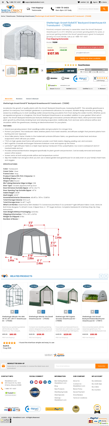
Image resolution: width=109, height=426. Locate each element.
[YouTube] (36, 382)
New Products (59, 389)
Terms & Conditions (80, 398)
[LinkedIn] (49, 382)
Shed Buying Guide (60, 392)
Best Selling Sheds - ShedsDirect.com (61, 382)
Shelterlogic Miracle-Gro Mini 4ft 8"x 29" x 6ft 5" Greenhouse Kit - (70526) (14, 319)
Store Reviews (78, 395)
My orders (95, 387)
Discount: (63, 48)
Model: (49, 42)
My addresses (97, 381)
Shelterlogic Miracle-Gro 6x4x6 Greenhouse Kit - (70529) (41, 318)
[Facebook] (31, 382)
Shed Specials (59, 395)
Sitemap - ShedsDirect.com (60, 399)
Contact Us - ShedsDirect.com (79, 385)
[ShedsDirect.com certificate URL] (54, 355)
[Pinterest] (40, 382)
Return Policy (77, 389)
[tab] (8, 99)
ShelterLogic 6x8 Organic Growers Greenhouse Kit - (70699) (66, 319)
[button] (6, 421)
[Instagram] (45, 382)
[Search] (104, 8)
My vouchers (96, 390)
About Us (76, 381)
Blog (56, 386)
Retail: (50, 48)
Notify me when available (90, 58)
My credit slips (97, 384)
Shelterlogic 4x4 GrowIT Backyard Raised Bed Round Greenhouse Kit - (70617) (93, 319)
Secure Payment (79, 392)
